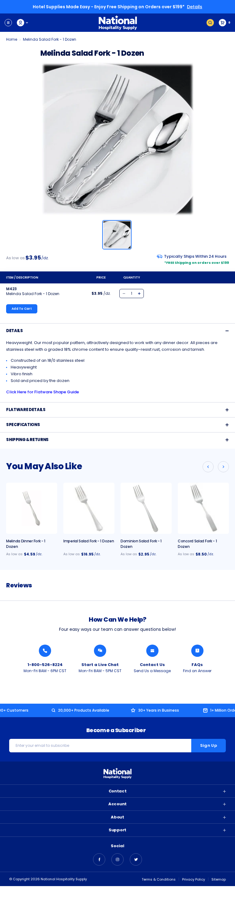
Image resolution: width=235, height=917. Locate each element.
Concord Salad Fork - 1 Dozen (197, 543)
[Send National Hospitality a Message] (152, 651)
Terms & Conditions (159, 879)
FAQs (197, 665)
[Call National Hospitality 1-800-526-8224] (45, 651)
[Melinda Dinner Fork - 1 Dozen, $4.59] (31, 508)
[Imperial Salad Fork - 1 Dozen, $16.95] (88, 508)
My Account (23, 22)
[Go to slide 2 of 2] (208, 466)
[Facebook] (99, 859)
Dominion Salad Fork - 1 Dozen (141, 543)
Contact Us (152, 665)
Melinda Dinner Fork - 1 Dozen (25, 543)
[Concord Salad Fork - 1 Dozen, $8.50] (203, 508)
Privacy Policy (193, 879)
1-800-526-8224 (45, 665)
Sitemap (218, 879)
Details (194, 7)
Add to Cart (22, 308)
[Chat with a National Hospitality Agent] (100, 651)
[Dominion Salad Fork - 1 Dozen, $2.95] (146, 508)
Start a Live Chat (100, 665)
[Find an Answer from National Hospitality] (197, 651)
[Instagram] (117, 859)
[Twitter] (136, 859)
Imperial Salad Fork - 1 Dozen (88, 541)
